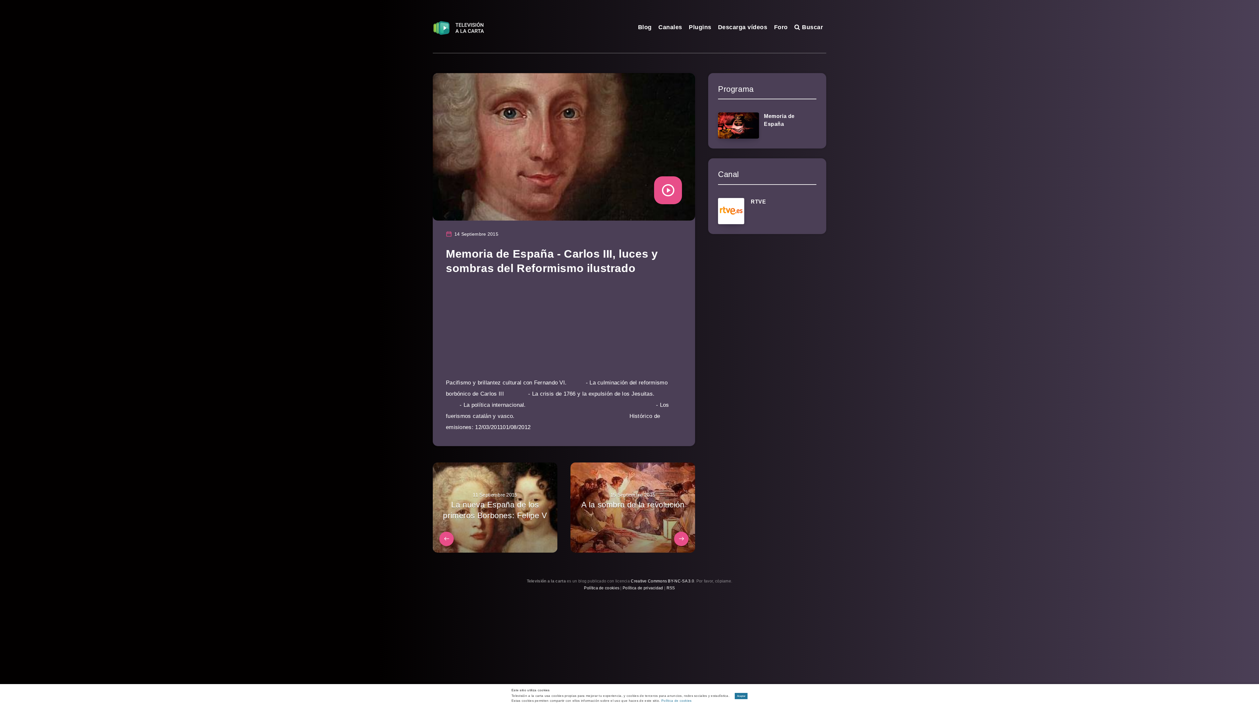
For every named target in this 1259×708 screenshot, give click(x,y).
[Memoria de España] (738, 125)
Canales (670, 27)
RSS (671, 588)
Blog (645, 27)
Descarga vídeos (743, 27)
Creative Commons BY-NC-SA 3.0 (662, 581)
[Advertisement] (564, 331)
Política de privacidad (643, 588)
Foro (781, 27)
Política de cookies (601, 588)
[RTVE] (731, 211)
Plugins (700, 27)
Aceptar (741, 696)
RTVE (758, 202)
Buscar (811, 27)
